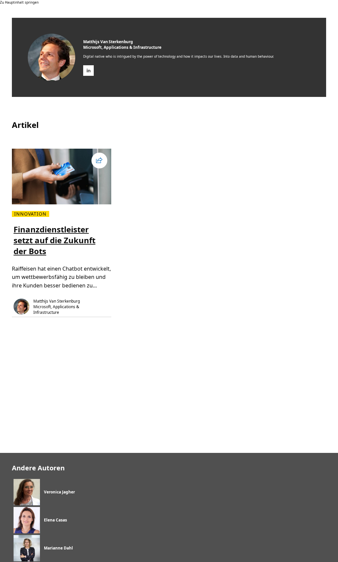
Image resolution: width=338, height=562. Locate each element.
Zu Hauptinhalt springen (19, 2)
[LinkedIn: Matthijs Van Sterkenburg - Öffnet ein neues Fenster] (88, 70)
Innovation (30, 214)
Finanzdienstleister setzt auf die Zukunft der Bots (54, 240)
